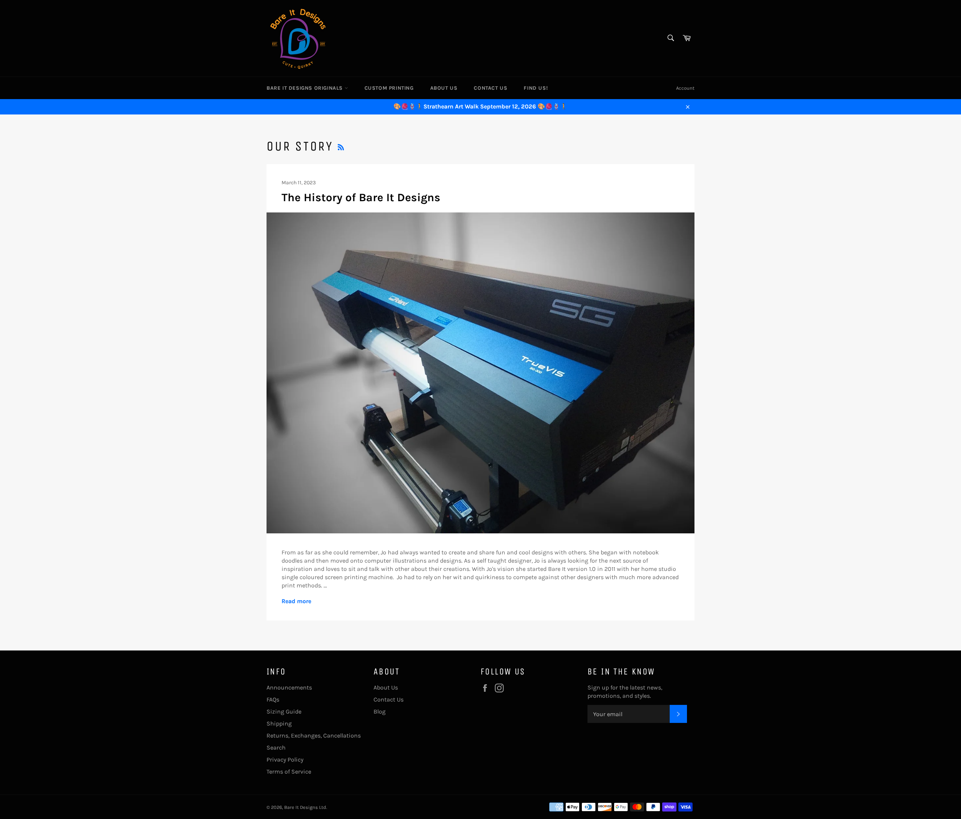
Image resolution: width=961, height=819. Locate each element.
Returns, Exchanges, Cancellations (314, 735)
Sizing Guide (284, 711)
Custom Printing (389, 88)
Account (685, 88)
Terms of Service (289, 771)
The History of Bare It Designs (361, 197)
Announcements (289, 687)
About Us (444, 88)
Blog (380, 711)
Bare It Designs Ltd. (305, 807)
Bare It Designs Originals (306, 88)
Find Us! (536, 88)
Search (276, 747)
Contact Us (490, 88)
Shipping (279, 723)
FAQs (273, 699)
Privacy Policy (285, 759)
